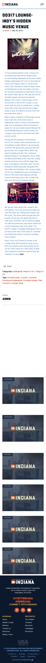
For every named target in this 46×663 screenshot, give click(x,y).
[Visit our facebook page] (17, 610)
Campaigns (29, 628)
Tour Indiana (29, 619)
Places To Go (28, 271)
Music (21, 283)
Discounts (29, 625)
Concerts (32, 278)
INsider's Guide (7, 622)
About (4, 619)
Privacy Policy (33, 654)
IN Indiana (6, 616)
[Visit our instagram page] (23, 610)
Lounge (14, 283)
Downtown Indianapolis (12, 280)
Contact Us (6, 628)
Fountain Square (30, 280)
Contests (28, 622)
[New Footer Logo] (23, 581)
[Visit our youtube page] (29, 610)
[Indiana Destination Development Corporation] (10, 4)
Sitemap (22, 654)
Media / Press (7, 634)
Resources (30, 616)
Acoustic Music (13, 278)
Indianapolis (17, 271)
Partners (5, 625)
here (21, 254)
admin (7, 30)
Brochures (6, 631)
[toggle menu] (42, 4)
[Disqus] (23, 338)
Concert (24, 278)
